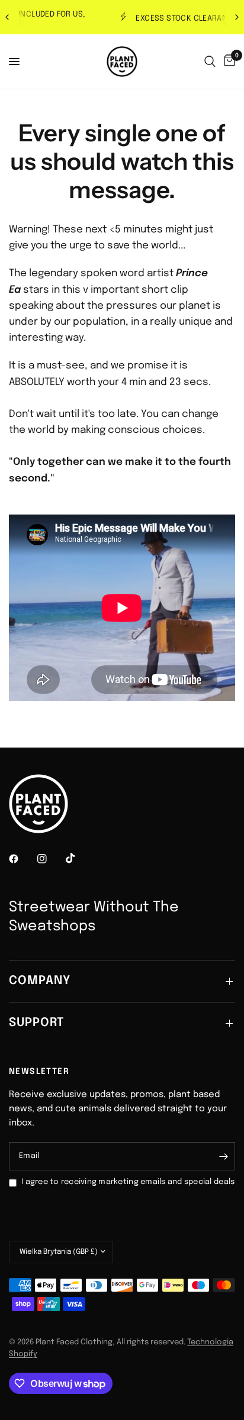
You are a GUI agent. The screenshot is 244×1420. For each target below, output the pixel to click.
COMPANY (39, 981)
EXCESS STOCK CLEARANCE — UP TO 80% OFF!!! (135, 18)
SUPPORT (36, 1023)
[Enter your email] (223, 1156)
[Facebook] (22, 859)
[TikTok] (79, 858)
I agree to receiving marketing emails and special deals (128, 1182)
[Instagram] (50, 859)
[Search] (210, 61)
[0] (227, 61)
